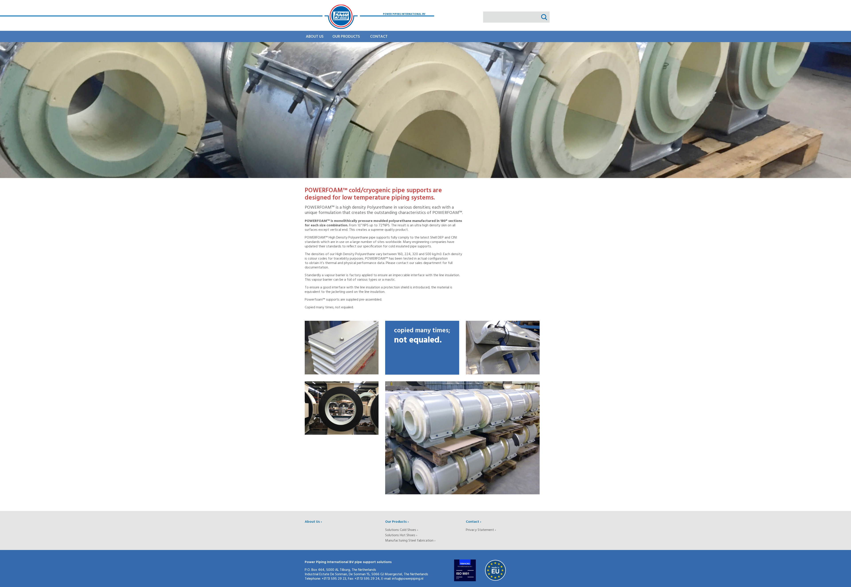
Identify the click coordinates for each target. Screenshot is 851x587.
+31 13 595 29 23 (334, 579)
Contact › (473, 522)
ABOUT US (315, 36)
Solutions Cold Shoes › (401, 530)
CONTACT (379, 36)
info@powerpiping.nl (407, 579)
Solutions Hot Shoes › (401, 535)
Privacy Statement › (481, 530)
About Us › (313, 522)
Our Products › (397, 522)
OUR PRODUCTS (346, 36)
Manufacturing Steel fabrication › (410, 541)
